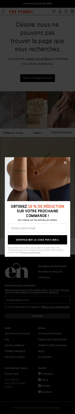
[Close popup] (65, 162)
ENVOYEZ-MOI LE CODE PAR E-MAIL (37, 240)
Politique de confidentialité (30, 252)
